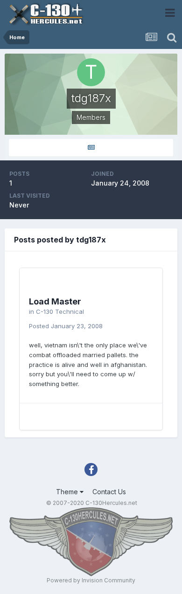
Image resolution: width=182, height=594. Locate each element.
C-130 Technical (60, 311)
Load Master (55, 301)
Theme (68, 492)
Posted (66, 326)
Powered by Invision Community (91, 580)
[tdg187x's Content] (91, 147)
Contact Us (109, 492)
